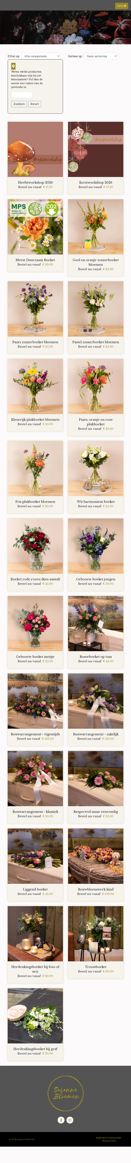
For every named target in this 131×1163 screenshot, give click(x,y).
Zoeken (19, 104)
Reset (35, 104)
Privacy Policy (109, 1140)
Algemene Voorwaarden (108, 1137)
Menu (120, 6)
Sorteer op (75, 56)
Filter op (13, 56)
